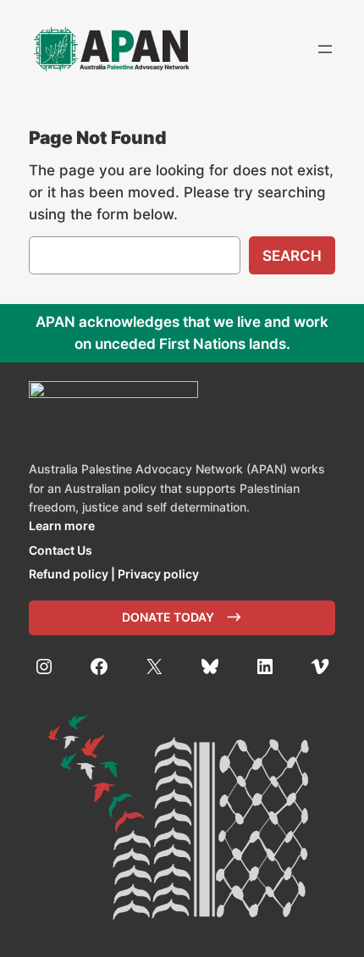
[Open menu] (325, 49)
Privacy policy (158, 574)
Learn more (62, 525)
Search (292, 255)
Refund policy (68, 574)
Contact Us (60, 550)
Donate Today (168, 617)
